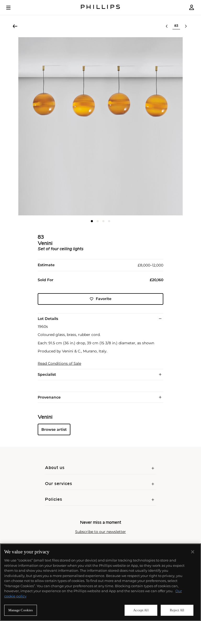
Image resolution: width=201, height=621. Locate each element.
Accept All (140, 610)
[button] (100, 126)
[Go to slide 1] (92, 221)
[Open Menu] (12, 7)
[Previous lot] (166, 26)
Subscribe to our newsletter (100, 532)
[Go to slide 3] (103, 221)
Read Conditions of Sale (59, 363)
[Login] (191, 7)
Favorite (103, 298)
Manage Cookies (20, 610)
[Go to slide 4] (109, 221)
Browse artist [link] (54, 429)
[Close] (192, 552)
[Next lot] (185, 26)
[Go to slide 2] (97, 221)
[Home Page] (100, 7)
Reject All (177, 610)
